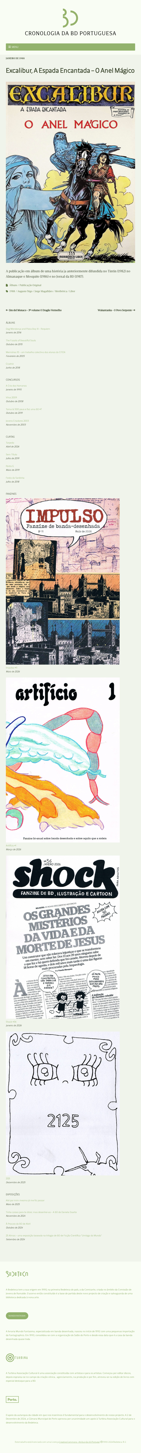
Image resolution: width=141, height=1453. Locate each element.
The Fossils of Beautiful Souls (21, 340)
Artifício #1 (11, 845)
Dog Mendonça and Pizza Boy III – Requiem (28, 328)
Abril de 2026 (12, 446)
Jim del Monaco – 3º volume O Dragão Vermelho (35, 310)
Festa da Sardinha (15, 477)
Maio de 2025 (13, 1204)
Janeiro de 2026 (14, 1025)
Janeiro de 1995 (13, 389)
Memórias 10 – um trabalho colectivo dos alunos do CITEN (35, 352)
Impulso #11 (11, 667)
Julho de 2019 (12, 458)
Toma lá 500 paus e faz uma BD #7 (24, 409)
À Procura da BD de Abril (18, 1223)
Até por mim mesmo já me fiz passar (25, 1200)
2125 (8, 1178)
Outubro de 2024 (14, 1227)
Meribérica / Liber (65, 291)
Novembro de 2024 (15, 1215)
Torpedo (10, 442)
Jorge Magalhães (44, 291)
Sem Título (11, 454)
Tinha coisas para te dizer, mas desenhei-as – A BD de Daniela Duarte (41, 1212)
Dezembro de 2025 (15, 1182)
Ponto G (10, 466)
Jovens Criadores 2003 (17, 420)
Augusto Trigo (24, 291)
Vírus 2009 (11, 397)
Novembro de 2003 (16, 424)
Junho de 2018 (13, 367)
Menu (15, 47)
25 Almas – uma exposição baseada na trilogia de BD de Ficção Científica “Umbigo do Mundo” (54, 1235)
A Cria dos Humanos (16, 385)
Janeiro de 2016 (13, 332)
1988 (12, 291)
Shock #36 (11, 1021)
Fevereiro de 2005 (15, 356)
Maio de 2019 (12, 470)
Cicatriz (10, 363)
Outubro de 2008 (14, 401)
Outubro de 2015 (14, 344)
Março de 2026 (13, 849)
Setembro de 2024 (15, 1239)
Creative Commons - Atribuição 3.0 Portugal (79, 1442)
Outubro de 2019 (14, 412)
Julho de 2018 (12, 481)
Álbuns (13, 285)
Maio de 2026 (13, 671)
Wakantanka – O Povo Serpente (115, 310)
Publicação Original (30, 285)
